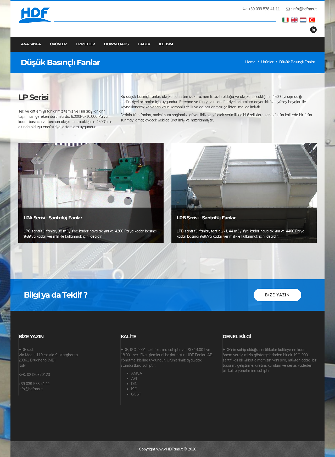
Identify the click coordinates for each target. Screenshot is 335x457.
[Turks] (312, 20)
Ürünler (58, 44)
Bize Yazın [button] (277, 295)
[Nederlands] (303, 20)
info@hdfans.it (305, 9)
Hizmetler (85, 44)
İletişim (166, 44)
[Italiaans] (285, 20)
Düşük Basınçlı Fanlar (297, 62)
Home (250, 62)
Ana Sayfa (31, 44)
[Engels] (294, 20)
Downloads (116, 44)
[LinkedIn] (313, 29)
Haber (144, 44)
